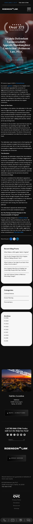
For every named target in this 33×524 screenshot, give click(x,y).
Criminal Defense (20, 83)
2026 (6, 318)
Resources (16, 505)
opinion (10, 86)
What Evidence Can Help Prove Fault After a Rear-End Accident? (16, 263)
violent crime (23, 218)
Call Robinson (17, 60)
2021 (6, 332)
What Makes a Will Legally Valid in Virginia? (16, 252)
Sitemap (16, 508)
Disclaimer (16, 503)
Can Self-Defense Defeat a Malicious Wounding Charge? (14, 275)
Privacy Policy (16, 500)
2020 (6, 335)
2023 (6, 326)
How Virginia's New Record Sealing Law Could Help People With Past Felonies (15, 269)
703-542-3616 (18, 232)
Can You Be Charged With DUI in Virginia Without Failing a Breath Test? (15, 257)
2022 (6, 329)
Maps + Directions (17, 413)
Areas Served (17, 458)
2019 (6, 338)
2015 (6, 341)
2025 (6, 321)
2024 (6, 324)
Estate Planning (8, 298)
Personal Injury (8, 302)
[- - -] (29, 8)
